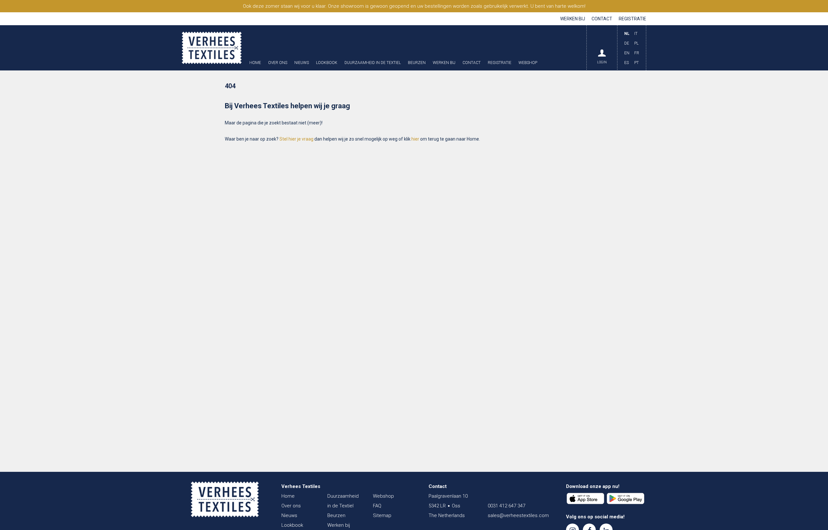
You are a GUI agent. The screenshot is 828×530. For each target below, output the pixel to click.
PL (636, 43)
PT (636, 62)
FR (636, 53)
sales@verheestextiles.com (518, 515)
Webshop (527, 63)
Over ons (277, 63)
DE (626, 43)
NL (626, 33)
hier (415, 139)
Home (255, 63)
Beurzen (417, 63)
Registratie (632, 18)
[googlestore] (625, 498)
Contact (602, 18)
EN (626, 53)
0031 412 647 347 (506, 506)
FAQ (377, 506)
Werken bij (572, 18)
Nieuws (301, 63)
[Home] (225, 499)
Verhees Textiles (212, 48)
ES (626, 62)
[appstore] (585, 498)
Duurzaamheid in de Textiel (372, 63)
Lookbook (326, 63)
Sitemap (382, 515)
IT (635, 33)
